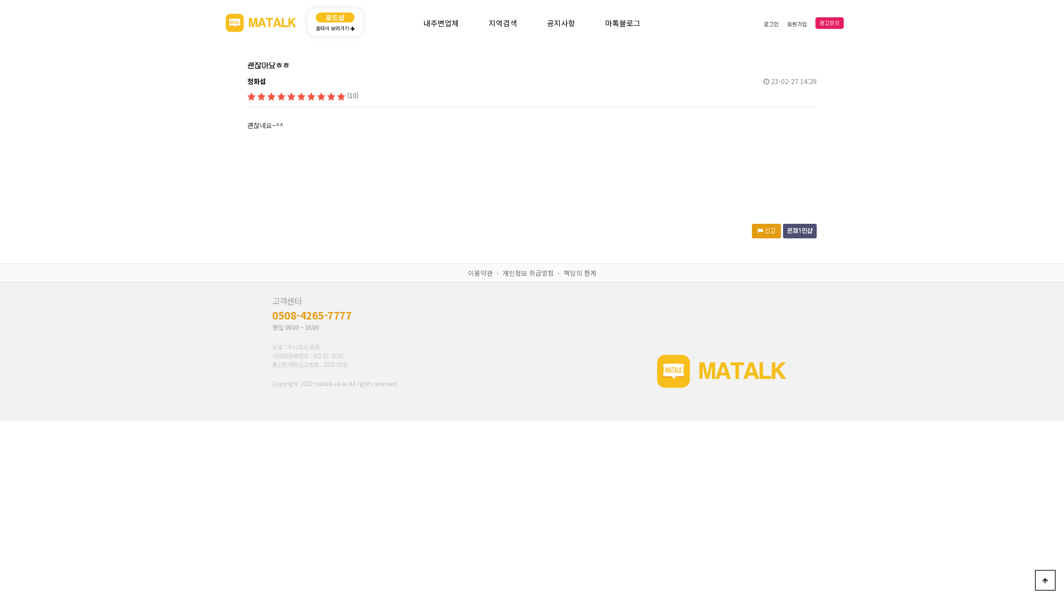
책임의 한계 (580, 273)
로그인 (771, 24)
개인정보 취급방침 (528, 273)
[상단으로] (1045, 580)
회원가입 (797, 24)
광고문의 (830, 23)
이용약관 (480, 273)
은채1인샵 (800, 231)
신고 (769, 231)
